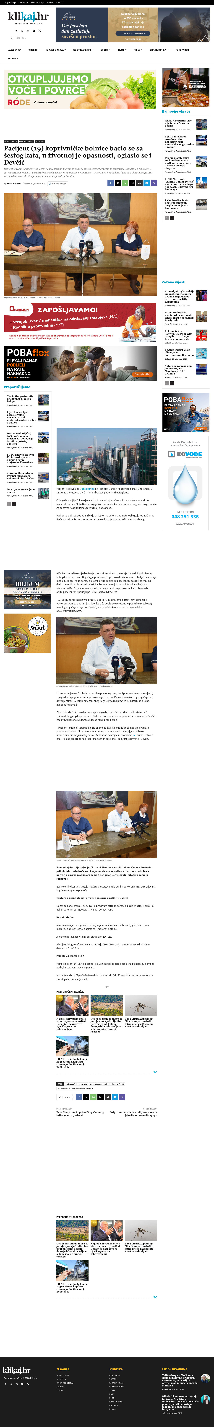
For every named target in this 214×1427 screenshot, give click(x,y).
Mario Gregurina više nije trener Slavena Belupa (20, 399)
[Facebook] (16, 31)
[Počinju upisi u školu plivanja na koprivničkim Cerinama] (201, 353)
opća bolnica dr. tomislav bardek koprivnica (75, 1088)
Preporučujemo (26, 142)
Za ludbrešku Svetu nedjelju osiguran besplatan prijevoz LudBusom (176, 204)
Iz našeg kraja (10, 142)
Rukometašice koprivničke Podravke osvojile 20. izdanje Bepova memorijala (178, 335)
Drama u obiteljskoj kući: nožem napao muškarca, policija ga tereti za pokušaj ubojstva (20, 438)
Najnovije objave (176, 111)
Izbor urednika (174, 1369)
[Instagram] (28, 31)
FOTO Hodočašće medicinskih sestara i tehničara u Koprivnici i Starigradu (179, 316)
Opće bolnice (87, 488)
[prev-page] (9, 504)
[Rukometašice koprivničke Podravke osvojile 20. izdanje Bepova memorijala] (201, 335)
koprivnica (82, 1084)
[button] (30, 38)
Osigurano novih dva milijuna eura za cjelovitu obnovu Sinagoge (133, 1114)
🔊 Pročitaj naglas (57, 183)
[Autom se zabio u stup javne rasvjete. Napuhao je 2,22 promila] (201, 369)
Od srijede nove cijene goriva (21, 491)
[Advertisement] (80, 125)
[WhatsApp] (125, 183)
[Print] (139, 183)
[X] (118, 183)
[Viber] (154, 183)
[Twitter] (40, 31)
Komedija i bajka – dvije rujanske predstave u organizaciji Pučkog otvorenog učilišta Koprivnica (179, 296)
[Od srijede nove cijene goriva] (43, 493)
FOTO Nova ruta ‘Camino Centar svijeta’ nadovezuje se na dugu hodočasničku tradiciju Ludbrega (179, 184)
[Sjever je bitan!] (28, 17)
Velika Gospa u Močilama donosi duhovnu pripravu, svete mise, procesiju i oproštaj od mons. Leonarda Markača (180, 1380)
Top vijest (39, 142)
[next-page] (14, 504)
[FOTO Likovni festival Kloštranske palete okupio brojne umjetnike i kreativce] (43, 458)
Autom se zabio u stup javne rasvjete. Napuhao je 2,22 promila (178, 370)
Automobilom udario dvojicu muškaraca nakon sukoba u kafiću (20, 476)
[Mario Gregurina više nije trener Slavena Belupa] (43, 400)
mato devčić (70, 1084)
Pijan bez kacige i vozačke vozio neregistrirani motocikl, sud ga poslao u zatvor (21, 417)
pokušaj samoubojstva (99, 1084)
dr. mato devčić (118, 1084)
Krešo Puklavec (14, 183)
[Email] (132, 183)
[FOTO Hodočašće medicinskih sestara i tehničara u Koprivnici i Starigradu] (201, 316)
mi (134, 735)
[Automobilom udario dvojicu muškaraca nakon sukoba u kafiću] (43, 477)
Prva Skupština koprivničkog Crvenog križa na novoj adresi (80, 1114)
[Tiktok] (22, 31)
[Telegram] (147, 183)
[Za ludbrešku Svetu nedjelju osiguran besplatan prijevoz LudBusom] (201, 204)
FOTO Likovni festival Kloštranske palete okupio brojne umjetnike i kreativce (20, 458)
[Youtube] (34, 31)
